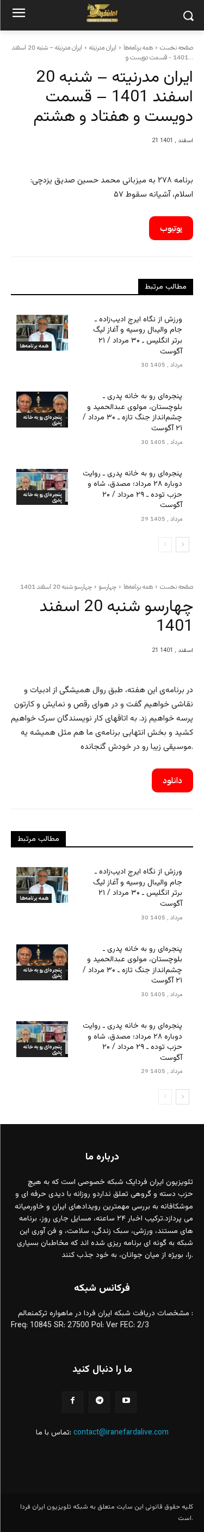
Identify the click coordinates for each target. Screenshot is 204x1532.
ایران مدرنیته (102, 47)
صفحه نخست (176, 47)
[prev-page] (165, 544)
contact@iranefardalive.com (121, 1433)
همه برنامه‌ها (138, 47)
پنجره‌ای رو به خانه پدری (42, 419)
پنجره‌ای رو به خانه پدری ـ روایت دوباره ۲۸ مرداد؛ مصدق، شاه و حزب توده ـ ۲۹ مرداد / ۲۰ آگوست (132, 490)
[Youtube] (126, 1402)
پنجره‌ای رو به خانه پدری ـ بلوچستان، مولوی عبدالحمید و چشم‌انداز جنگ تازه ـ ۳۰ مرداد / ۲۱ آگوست (132, 412)
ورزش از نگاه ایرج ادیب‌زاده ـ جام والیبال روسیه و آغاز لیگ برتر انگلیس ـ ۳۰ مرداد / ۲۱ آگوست (137, 336)
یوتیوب (171, 228)
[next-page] (182, 544)
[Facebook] (72, 1402)
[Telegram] (99, 1402)
